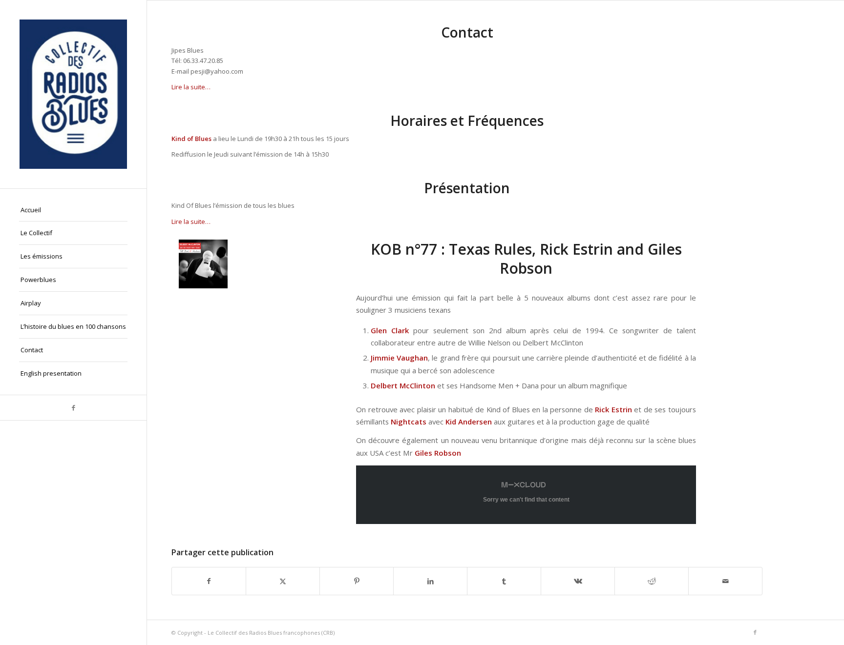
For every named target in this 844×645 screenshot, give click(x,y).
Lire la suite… (191, 86)
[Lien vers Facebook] (73, 407)
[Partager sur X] (282, 581)
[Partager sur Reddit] (651, 581)
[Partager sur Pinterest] (356, 581)
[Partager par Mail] (725, 581)
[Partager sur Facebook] (209, 581)
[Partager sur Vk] (577, 581)
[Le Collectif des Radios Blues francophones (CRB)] (73, 94)
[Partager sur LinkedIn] (430, 581)
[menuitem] (73, 210)
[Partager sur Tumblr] (504, 581)
